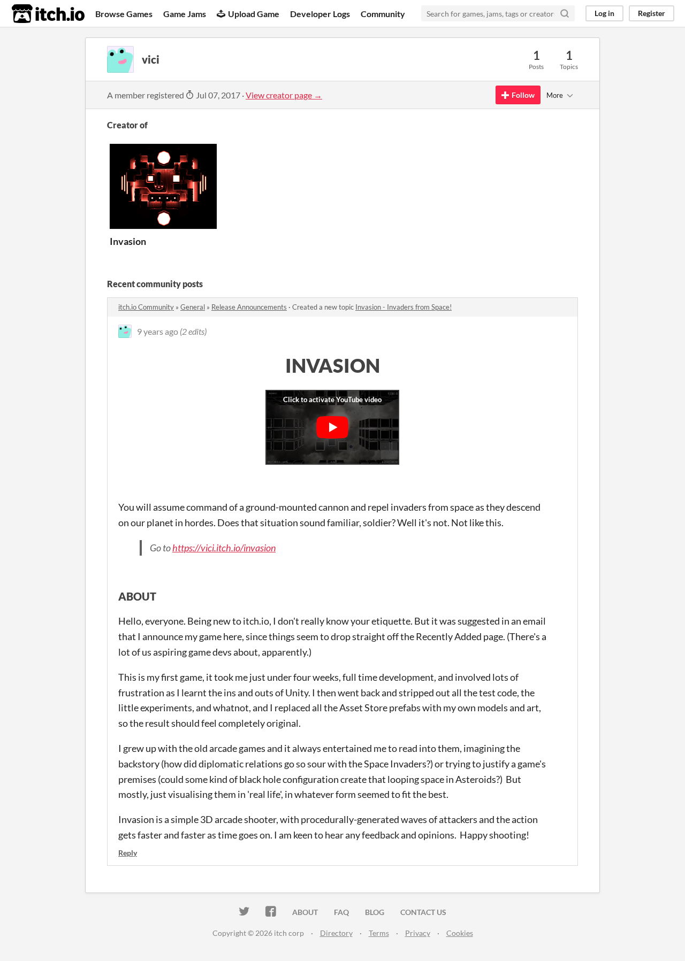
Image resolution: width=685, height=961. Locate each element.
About (305, 912)
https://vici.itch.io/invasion (224, 547)
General (192, 307)
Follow (523, 94)
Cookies (459, 932)
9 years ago (157, 331)
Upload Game (253, 14)
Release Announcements (249, 307)
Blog (374, 912)
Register (651, 13)
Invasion (128, 241)
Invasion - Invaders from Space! (403, 307)
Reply (127, 852)
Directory (336, 932)
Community (383, 14)
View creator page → (284, 95)
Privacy (417, 932)
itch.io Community (146, 307)
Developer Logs (320, 14)
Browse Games (124, 14)
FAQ (341, 912)
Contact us (423, 912)
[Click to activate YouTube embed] (332, 427)
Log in (604, 13)
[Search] (564, 13)
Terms (379, 932)
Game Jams (184, 14)
